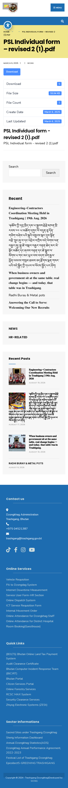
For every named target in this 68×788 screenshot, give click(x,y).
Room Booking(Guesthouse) (23, 626)
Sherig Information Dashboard (24, 738)
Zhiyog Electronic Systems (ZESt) (26, 705)
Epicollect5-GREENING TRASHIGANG (30, 763)
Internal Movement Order (21, 611)
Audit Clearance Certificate (22, 664)
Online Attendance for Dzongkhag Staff (30, 616)
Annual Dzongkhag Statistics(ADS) (27, 743)
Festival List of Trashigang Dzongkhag (29, 758)
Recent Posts (19, 358)
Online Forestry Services (21, 689)
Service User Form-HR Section (25, 595)
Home (6, 31)
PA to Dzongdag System (21, 585)
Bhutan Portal (14, 679)
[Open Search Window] (62, 21)
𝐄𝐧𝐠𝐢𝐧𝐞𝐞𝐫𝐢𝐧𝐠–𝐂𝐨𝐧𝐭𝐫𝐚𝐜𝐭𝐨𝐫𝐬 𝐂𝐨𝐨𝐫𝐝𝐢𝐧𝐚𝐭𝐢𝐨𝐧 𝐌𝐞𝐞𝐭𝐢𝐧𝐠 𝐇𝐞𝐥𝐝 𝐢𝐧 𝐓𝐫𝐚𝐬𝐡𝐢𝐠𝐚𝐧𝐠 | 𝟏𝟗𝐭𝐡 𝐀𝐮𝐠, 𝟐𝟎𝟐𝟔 (29, 213)
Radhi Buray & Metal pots (27, 295)
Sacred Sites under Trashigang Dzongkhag (31, 732)
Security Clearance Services (23, 700)
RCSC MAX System (18, 694)
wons (30, 63)
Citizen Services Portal (20, 684)
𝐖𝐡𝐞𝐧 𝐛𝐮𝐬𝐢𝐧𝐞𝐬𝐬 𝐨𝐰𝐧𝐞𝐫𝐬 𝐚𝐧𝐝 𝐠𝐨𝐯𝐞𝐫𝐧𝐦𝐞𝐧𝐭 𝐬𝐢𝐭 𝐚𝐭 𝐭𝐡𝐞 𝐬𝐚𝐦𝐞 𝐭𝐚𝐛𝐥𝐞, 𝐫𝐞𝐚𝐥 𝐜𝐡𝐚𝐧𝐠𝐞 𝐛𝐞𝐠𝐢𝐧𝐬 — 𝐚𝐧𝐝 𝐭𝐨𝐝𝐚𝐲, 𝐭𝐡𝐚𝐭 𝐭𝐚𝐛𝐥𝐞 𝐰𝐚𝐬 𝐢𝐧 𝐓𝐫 (43, 441)
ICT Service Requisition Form (23, 605)
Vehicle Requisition (17, 580)
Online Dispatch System (20, 600)
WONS (34, 781)
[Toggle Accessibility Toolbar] (8, 25)
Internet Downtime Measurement (26, 590)
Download (12, 71)
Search (13, 167)
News (13, 329)
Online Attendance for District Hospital (29, 621)
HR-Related (18, 337)
